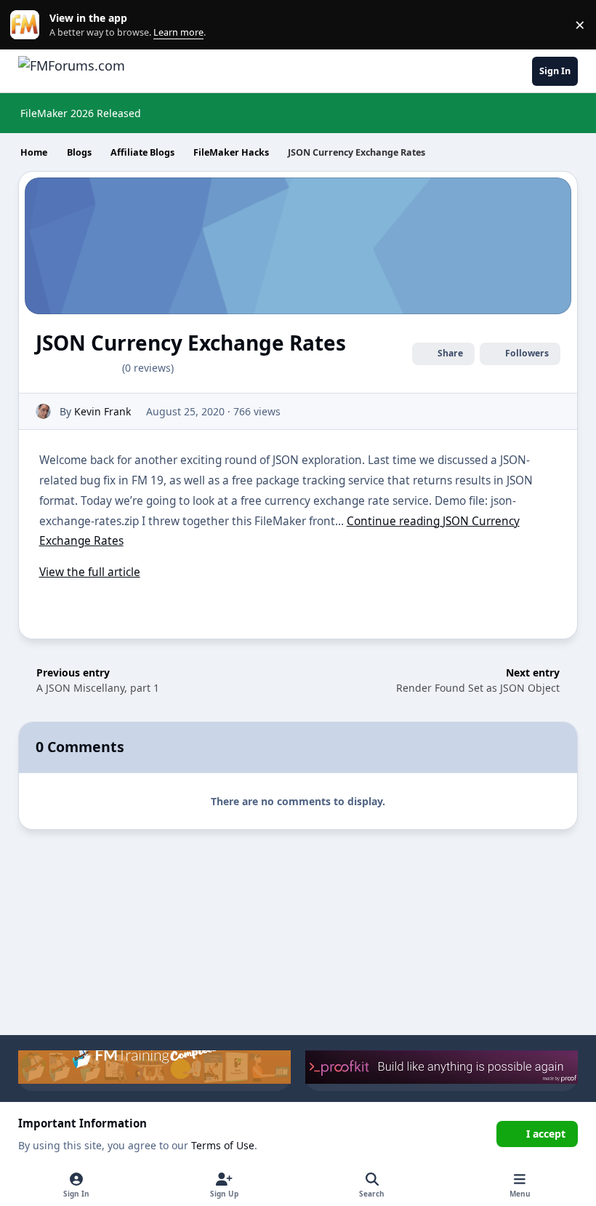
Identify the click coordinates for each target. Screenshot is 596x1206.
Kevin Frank (102, 411)
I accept (545, 1134)
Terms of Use (222, 1145)
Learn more (28, 25)
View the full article (89, 572)
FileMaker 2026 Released (80, 113)
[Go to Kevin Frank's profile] (43, 411)
